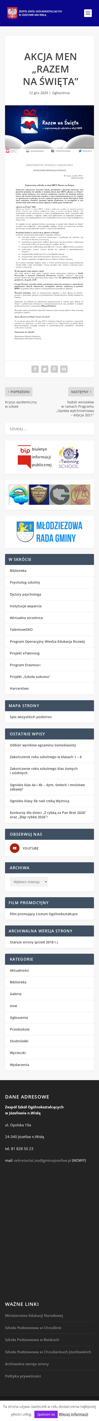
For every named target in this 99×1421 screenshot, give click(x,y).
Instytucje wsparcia (26, 606)
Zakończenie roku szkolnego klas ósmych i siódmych (44, 770)
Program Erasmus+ (25, 665)
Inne (13, 1006)
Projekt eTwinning (25, 653)
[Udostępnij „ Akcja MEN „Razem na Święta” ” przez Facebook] (35, 369)
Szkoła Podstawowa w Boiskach (32, 1339)
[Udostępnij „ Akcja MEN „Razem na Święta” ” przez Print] (64, 369)
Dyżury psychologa (25, 594)
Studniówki (19, 1041)
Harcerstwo (19, 688)
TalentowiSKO (21, 629)
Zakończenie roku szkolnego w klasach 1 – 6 (46, 757)
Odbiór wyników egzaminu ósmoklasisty (43, 745)
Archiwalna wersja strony (27, 1363)
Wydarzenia (19, 1064)
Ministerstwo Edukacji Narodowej (34, 1315)
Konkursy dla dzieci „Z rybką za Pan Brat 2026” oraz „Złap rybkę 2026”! (48, 814)
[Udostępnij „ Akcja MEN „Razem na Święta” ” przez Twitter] (45, 369)
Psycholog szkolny (25, 582)
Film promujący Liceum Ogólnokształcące (44, 914)
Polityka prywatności (23, 1376)
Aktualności (19, 970)
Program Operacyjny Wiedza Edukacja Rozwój (47, 641)
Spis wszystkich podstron (31, 717)
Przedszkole (20, 1029)
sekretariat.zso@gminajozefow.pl (42, 1160)
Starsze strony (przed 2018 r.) (34, 942)
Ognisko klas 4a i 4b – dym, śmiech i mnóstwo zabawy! (47, 787)
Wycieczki (18, 1052)
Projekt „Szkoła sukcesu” (30, 676)
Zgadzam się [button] (46, 1414)
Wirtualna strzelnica (26, 617)
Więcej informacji (73, 1414)
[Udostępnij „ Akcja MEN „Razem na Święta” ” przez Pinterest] (54, 369)
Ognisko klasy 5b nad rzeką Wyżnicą (39, 801)
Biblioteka (18, 570)
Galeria (15, 994)
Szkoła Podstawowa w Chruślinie (33, 1327)
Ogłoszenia (61, 92)
